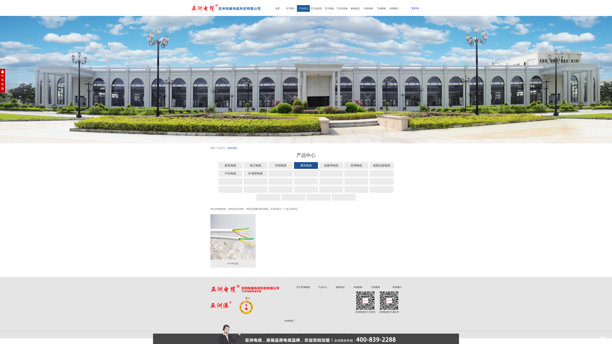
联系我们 (394, 8)
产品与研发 (342, 8)
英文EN (415, 8)
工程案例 (381, 8)
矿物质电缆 (255, 173)
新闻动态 (355, 8)
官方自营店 (316, 8)
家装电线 (232, 148)
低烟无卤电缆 (381, 165)
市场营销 (368, 8)
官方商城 (329, 8)
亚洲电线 (356, 165)
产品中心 (303, 8)
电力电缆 (255, 165)
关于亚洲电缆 (303, 287)
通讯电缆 (306, 165)
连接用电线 (331, 165)
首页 (277, 8)
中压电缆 (230, 173)
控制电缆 (281, 165)
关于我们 (290, 8)
